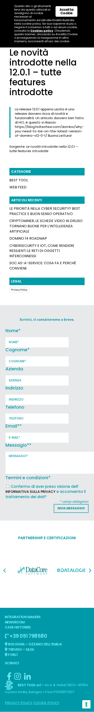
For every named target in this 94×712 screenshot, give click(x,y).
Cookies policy (41, 31)
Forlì (12, 654)
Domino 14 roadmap (28, 238)
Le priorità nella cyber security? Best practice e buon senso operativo (44, 211)
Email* (13, 426)
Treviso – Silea (20, 649)
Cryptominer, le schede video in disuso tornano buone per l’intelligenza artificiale (46, 226)
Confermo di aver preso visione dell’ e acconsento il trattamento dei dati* (45, 492)
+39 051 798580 (28, 635)
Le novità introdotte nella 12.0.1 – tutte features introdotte (43, 148)
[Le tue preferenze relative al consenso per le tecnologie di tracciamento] (86, 704)
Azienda (14, 369)
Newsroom (15, 622)
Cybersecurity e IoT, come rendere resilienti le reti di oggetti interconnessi (41, 251)
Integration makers (23, 616)
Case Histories (18, 627)
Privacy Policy (19, 289)
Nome (13, 331)
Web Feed (17, 187)
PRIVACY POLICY (18, 702)
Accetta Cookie (66, 11)
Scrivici (12, 663)
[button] (4, 570)
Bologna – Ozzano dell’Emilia (34, 644)
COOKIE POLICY (46, 702)
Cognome (17, 350)
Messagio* (18, 445)
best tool (18, 180)
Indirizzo (14, 388)
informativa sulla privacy (30, 491)
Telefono (14, 407)
